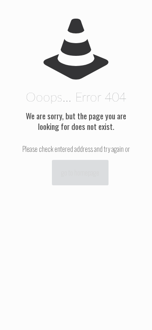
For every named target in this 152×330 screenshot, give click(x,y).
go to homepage (80, 173)
